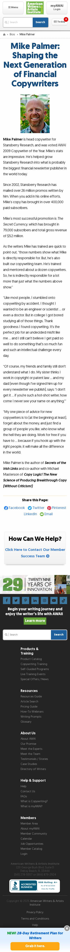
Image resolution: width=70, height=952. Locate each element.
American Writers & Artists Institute (47, 903)
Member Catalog (31, 849)
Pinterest (59, 507)
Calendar (26, 839)
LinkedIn (30, 514)
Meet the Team (30, 754)
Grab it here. (35, 946)
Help (23, 786)
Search (40, 22)
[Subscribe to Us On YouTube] (54, 600)
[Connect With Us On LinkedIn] (34, 600)
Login (24, 854)
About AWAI (28, 739)
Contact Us (28, 791)
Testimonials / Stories (34, 759)
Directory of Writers (33, 769)
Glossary (26, 722)
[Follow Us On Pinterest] (25, 600)
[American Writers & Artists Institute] (35, 7)
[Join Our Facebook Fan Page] (6, 600)
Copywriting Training (34, 664)
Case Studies (29, 764)
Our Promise (28, 744)
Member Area (29, 823)
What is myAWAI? (31, 806)
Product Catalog (31, 659)
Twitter (38, 507)
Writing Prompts (31, 717)
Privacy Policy (35, 912)
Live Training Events (33, 674)
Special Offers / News (34, 679)
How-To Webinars (32, 712)
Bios (13, 34)
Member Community (34, 834)
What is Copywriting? (34, 801)
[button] (13, 7)
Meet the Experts (31, 749)
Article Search (29, 701)
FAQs (24, 796)
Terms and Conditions (35, 919)
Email (49, 514)
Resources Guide (31, 696)
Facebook (17, 507)
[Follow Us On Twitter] (16, 600)
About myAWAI (30, 829)
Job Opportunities (32, 844)
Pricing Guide (29, 706)
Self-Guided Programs (35, 669)
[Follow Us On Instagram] (44, 600)
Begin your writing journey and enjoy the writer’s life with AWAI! (35, 615)
